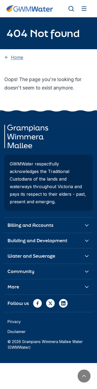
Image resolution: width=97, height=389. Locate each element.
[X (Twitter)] (50, 303)
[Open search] (71, 8)
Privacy (14, 321)
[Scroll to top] (84, 376)
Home (17, 57)
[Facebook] (37, 303)
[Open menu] (84, 8)
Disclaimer (17, 331)
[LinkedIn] (63, 303)
